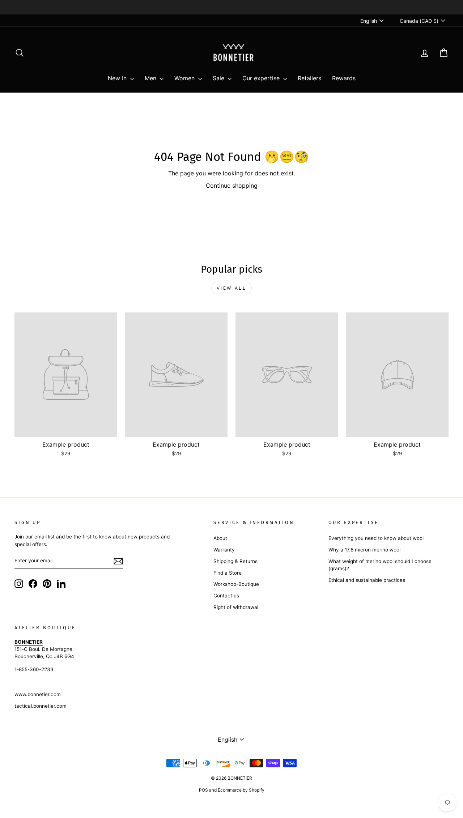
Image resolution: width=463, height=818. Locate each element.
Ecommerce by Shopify (241, 790)
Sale (219, 78)
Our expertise (261, 78)
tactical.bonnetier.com (40, 706)
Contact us (226, 595)
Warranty (224, 550)
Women (185, 78)
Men (151, 78)
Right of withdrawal (235, 607)
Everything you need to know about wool (376, 538)
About (220, 538)
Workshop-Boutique (236, 584)
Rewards (344, 78)
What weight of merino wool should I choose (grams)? (380, 564)
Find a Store (227, 573)
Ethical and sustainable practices (366, 580)
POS (203, 790)
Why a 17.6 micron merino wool (364, 550)
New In (118, 78)
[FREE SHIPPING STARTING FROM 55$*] (231, 7)
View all (232, 288)
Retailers (309, 78)
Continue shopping (232, 185)
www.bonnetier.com (37, 694)
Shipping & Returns (235, 561)
